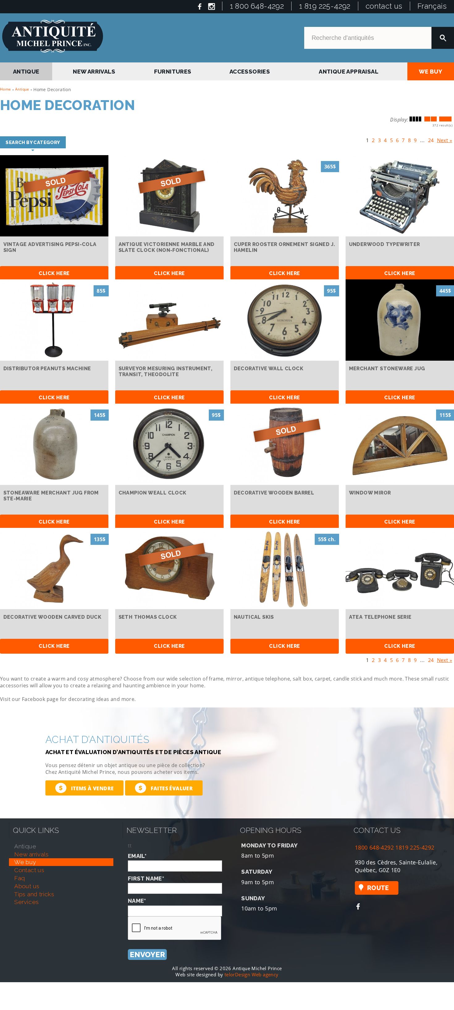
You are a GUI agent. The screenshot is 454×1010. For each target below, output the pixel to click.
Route (378, 886)
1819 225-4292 (414, 846)
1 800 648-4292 (257, 6)
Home (5, 89)
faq (19, 876)
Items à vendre (86, 787)
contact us (384, 6)
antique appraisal (349, 70)
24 (431, 139)
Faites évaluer (166, 787)
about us (26, 884)
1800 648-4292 (374, 846)
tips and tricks (34, 892)
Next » (444, 139)
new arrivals (95, 70)
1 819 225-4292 (325, 6)
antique (27, 70)
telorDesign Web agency (252, 973)
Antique (22, 89)
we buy (431, 70)
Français (432, 6)
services (26, 900)
